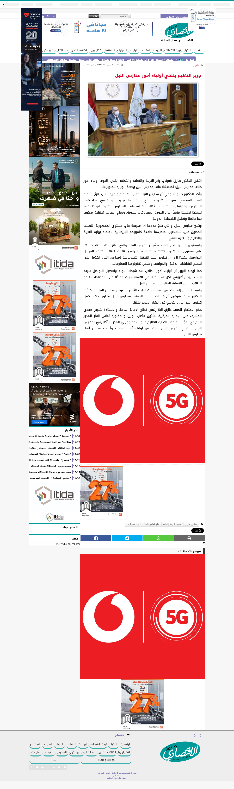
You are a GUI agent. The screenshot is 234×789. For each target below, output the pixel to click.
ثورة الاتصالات (172, 50)
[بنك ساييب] (54, 131)
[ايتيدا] (54, 265)
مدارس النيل (132, 524)
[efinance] (31, 109)
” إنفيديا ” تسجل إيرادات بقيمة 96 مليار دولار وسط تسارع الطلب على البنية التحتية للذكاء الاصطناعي (132, 59)
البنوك (134, 50)
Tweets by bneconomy (68, 543)
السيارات (122, 50)
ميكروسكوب (48, 50)
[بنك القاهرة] (54, 84)
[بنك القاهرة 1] (101, 492)
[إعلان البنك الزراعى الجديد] (54, 182)
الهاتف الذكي (79, 50)
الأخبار (187, 50)
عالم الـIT (63, 50)
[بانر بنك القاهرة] (54, 306)
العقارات (146, 50)
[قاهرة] (54, 357)
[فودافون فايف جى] (142, 401)
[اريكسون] (54, 404)
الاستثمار (109, 50)
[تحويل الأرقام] (202, 29)
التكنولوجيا (96, 50)
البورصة (157, 50)
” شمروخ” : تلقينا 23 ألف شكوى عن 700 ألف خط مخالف (42, 460)
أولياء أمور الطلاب (150, 524)
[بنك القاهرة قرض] (54, 229)
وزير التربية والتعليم (171, 524)
